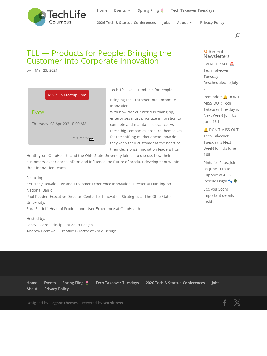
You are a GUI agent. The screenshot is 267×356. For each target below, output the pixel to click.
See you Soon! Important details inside (219, 195)
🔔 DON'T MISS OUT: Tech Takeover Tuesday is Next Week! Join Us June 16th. (222, 142)
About (182, 23)
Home (102, 11)
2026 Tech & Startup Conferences (126, 23)
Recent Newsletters (217, 53)
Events (120, 11)
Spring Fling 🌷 (151, 11)
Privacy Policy (212, 23)
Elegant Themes (63, 302)
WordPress (113, 302)
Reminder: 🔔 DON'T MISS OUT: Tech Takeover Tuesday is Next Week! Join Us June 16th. (222, 109)
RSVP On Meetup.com (67, 95)
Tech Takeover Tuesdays (192, 11)
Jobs (166, 23)
